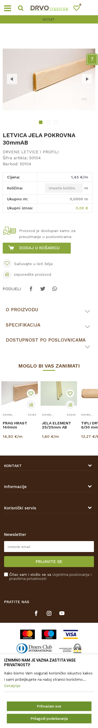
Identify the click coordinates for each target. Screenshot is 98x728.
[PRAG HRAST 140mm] (19, 393)
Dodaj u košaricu (39, 247)
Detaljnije (19, 441)
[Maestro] (49, 634)
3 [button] (57, 123)
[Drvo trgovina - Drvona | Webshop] (49, 7)
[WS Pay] (70, 648)
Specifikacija (23, 325)
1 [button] (41, 123)
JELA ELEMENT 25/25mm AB (56, 425)
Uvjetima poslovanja (71, 574)
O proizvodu (22, 309)
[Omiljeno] (79, 9)
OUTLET (48, 19)
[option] (49, 19)
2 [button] (49, 123)
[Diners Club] (34, 648)
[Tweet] (42, 291)
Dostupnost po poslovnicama (45, 340)
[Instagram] (49, 613)
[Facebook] (31, 291)
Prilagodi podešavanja (49, 719)
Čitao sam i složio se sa (50, 577)
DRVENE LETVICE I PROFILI (31, 151)
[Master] (27, 634)
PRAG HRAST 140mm (15, 425)
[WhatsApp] (54, 291)
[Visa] (70, 634)
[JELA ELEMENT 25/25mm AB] (59, 393)
